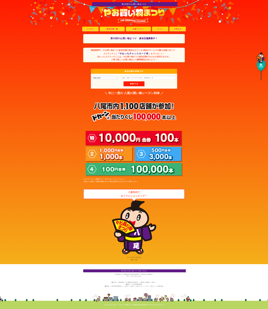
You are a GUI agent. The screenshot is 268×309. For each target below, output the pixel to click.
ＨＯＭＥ (90, 29)
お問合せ (177, 29)
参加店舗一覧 (112, 29)
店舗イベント (138, 29)
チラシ (160, 29)
